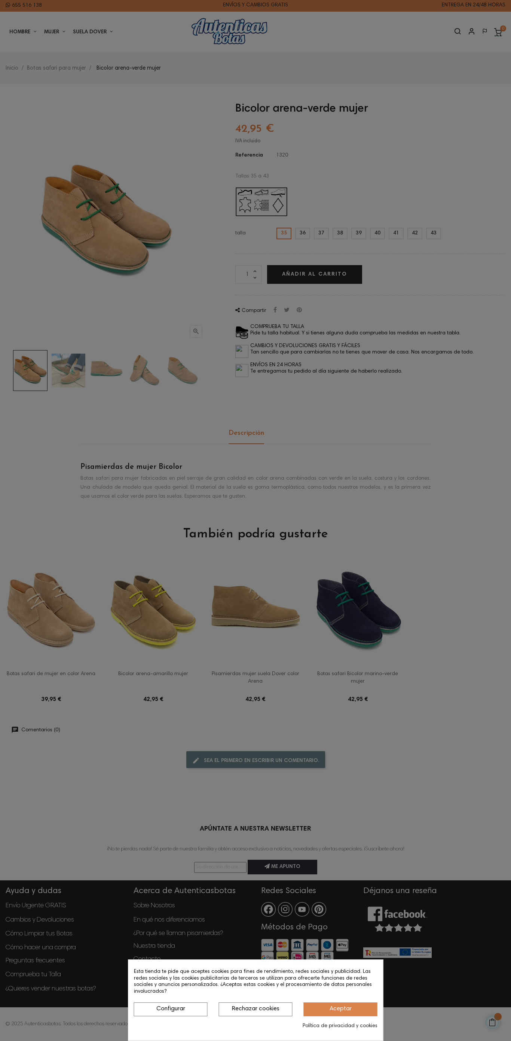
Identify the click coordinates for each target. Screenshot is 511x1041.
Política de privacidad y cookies (340, 1026)
